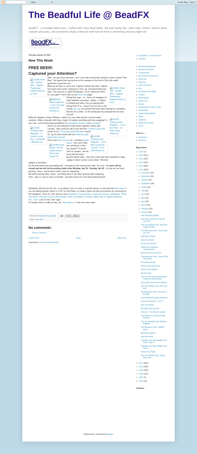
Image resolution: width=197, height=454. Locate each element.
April (143, 201)
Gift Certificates (145, 85)
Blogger (110, 434)
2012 (141, 170)
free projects (68, 202)
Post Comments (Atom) (49, 242)
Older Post (121, 238)
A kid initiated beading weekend (154, 298)
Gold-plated (72, 123)
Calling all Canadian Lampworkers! (149, 248)
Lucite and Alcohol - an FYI (152, 301)
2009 (141, 370)
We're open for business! (151, 253)
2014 (141, 162)
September (146, 183)
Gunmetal (95, 123)
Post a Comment (39, 233)
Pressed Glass (84, 194)
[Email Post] (61, 216)
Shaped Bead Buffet (147, 113)
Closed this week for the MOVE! (154, 282)
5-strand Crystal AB (96, 129)
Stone (141, 116)
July (143, 191)
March (144, 205)
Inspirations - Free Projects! (150, 56)
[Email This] (66, 215)
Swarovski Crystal (101, 194)
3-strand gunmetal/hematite (71, 131)
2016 (141, 155)
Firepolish (72, 194)
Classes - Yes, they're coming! (153, 312)
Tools (141, 126)
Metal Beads (60, 197)
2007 (141, 377)
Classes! (142, 59)
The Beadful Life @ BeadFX (88, 15)
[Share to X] (72, 215)
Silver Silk (82, 95)
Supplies (142, 120)
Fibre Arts (142, 79)
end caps (77, 109)
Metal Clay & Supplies (103, 197)
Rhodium (82, 123)
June (143, 194)
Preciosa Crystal (46, 197)
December (145, 173)
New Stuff (39, 219)
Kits (140, 88)
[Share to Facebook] (75, 215)
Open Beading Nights (150, 215)
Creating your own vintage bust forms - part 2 (154, 341)
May (143, 198)
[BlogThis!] (69, 215)
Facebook (143, 137)
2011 (141, 363)
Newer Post (34, 238)
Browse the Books (146, 69)
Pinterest (142, 140)
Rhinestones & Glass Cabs (150, 107)
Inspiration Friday (148, 236)
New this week (147, 336)
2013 (141, 166)
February (145, 209)
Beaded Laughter (148, 333)
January (144, 212)
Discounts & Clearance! (148, 76)
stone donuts (63, 140)
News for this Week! (149, 269)
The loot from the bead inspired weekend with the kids (154, 278)
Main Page (119, 188)
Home (78, 238)
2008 (141, 374)
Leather (142, 95)
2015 (141, 159)
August (144, 187)
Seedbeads (115, 194)
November (145, 176)
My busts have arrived (150, 308)
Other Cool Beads (76, 197)
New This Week (147, 240)
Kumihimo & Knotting (147, 91)
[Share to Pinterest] (78, 215)
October (144, 180)
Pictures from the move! (150, 266)
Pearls (141, 104)
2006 (141, 381)
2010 (141, 367)
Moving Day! (146, 273)
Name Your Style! (148, 352)
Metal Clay (143, 101)
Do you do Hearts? (149, 243)
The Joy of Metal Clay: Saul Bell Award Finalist (154, 226)
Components (144, 73)
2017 (141, 152)
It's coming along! (148, 262)
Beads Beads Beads (147, 66)
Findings (88, 197)
